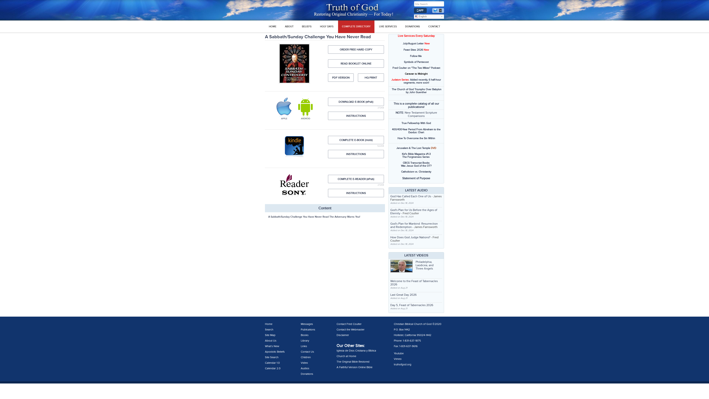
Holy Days (326, 26)
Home (268, 324)
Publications (308, 329)
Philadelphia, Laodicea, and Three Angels (425, 265)
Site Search (271, 357)
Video (304, 362)
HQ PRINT (371, 77)
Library (305, 340)
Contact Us (307, 351)
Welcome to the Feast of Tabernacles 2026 (414, 282)
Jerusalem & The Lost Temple (413, 148)
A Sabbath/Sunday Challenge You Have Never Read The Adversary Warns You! (314, 216)
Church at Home (346, 356)
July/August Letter (413, 43)
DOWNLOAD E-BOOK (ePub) (356, 101)
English (422, 16)
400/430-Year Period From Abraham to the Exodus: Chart (416, 131)
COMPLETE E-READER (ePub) (356, 179)
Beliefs (306, 26)
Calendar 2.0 (272, 368)
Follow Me (416, 56)
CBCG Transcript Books (416, 162)
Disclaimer (343, 335)
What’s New (272, 346)
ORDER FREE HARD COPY (356, 49)
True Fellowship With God (416, 123)
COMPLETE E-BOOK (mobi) (356, 140)
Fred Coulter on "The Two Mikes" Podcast (416, 67)
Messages (307, 324)
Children (306, 357)
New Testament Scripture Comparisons (421, 114)
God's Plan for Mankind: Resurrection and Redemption (414, 225)
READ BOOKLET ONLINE (356, 63)
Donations (412, 26)
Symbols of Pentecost (416, 62)
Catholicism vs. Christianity (416, 171)
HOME (272, 26)
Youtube (399, 353)
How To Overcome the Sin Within (416, 138)
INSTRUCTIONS (356, 115)
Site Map (270, 335)
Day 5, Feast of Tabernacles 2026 (411, 305)
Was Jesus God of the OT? (416, 165)
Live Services (388, 26)
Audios (305, 368)
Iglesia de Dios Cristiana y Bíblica (356, 350)
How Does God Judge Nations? (410, 237)
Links (304, 346)
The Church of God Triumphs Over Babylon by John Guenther (416, 91)
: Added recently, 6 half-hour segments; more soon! (416, 81)
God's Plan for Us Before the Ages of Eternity (413, 211)
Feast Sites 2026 (413, 49)
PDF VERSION (341, 77)
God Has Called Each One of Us (410, 196)
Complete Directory (356, 26)
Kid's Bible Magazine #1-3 (416, 154)
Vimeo (398, 359)
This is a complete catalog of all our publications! (416, 105)
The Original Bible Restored (353, 361)
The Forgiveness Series (416, 156)
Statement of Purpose (416, 178)
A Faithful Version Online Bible (354, 367)
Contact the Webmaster (350, 329)
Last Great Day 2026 (403, 295)
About (289, 26)
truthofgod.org (402, 364)
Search (269, 329)
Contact (434, 26)
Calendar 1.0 (272, 362)
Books (305, 335)
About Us (270, 340)
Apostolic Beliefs (275, 351)
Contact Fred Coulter (349, 324)
